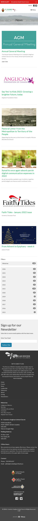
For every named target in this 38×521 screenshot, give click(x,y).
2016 (18, 308)
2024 (18, 277)
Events (3, 384)
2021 (18, 289)
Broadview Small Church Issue (20, 2)
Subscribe (6, 345)
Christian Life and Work (7, 409)
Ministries (18, 263)
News (2, 386)
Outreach (3, 411)
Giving (3, 394)
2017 (18, 304)
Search (30, 5)
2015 (18, 312)
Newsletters (4, 396)
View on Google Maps (7, 429)
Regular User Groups (6, 414)
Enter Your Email (6, 338)
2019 (18, 296)
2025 (18, 273)
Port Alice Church (6, 412)
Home (2, 382)
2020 (18, 292)
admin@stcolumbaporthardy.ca (14, 464)
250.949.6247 (10, 461)
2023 (18, 281)
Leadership (4, 388)
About (3, 392)
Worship (3, 407)
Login (19, 510)
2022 (18, 285)
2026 (18, 269)
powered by (18, 518)
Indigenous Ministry (6, 405)
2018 (18, 300)
